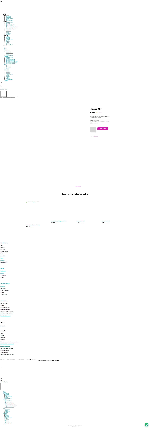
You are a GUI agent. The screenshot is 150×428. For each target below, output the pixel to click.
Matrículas (7, 395)
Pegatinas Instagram (9, 402)
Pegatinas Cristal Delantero (11, 404)
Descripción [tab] (78, 186)
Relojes (8, 34)
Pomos (6, 397)
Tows (6, 414)
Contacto (5, 45)
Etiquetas (7, 416)
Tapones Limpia (8, 417)
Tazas (6, 420)
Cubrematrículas (8, 396)
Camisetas (7, 409)
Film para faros (8, 400)
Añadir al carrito (103, 128)
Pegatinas (5, 21)
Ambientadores (9, 20)
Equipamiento (5, 283)
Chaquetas (7, 411)
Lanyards (7, 419)
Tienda (4, 14)
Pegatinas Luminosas (10, 28)
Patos (6, 418)
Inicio (4, 13)
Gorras (6, 410)
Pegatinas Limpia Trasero (10, 406)
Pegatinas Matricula (9, 403)
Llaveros (13, 97)
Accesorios (5, 35)
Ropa (4, 30)
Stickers (6, 401)
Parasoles (7, 394)
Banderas (7, 415)
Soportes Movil (9, 44)
